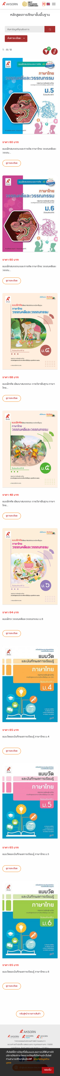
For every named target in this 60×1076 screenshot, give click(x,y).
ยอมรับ (47, 1070)
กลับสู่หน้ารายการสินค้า (30, 1014)
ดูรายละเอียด (11, 163)
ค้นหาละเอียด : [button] (15, 39)
